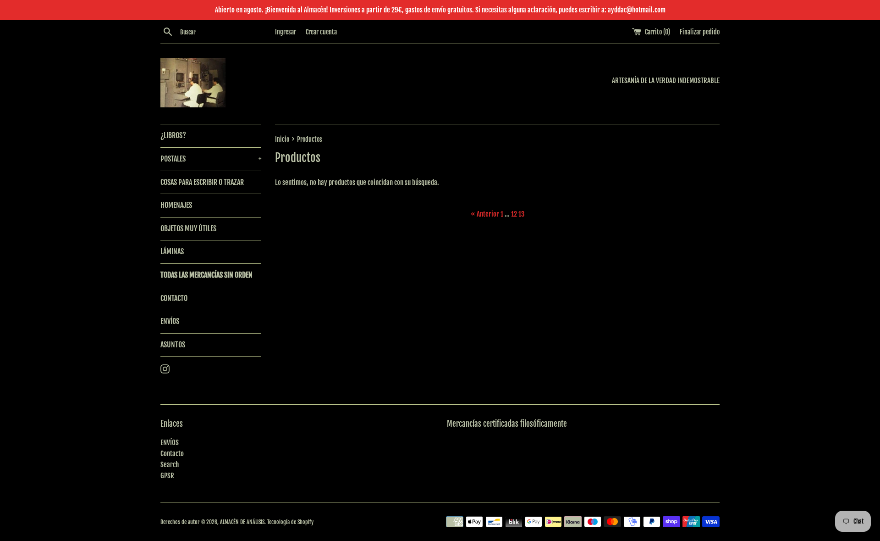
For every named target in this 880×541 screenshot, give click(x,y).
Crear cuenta (321, 32)
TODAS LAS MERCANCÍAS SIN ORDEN (206, 274)
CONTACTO (173, 298)
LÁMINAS (172, 251)
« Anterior (485, 214)
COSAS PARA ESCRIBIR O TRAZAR (202, 182)
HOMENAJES (176, 205)
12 (514, 214)
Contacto (172, 453)
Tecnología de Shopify (290, 522)
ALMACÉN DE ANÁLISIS (242, 522)
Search (169, 464)
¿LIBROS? (173, 135)
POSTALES (210, 158)
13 (521, 214)
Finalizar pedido (700, 32)
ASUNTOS (172, 344)
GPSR (167, 475)
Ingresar (285, 32)
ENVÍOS (169, 321)
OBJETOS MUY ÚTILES (188, 228)
